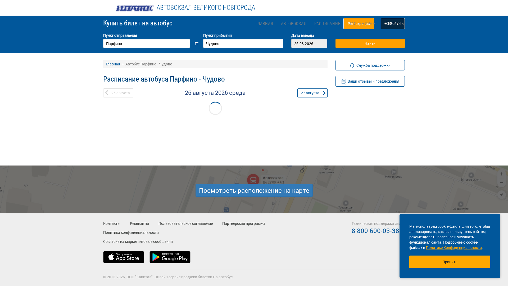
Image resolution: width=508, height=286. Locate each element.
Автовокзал (293, 23)
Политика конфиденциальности (131, 232)
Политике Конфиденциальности (454, 247)
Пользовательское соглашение (185, 223)
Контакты (394, 23)
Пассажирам (362, 23)
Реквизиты (139, 223)
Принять (449, 261)
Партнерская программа (243, 223)
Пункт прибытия (217, 35)
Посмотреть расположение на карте (254, 190)
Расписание (327, 23)
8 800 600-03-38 (375, 230)
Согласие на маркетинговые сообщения (138, 241)
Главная (264, 23)
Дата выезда (302, 35)
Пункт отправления (120, 35)
